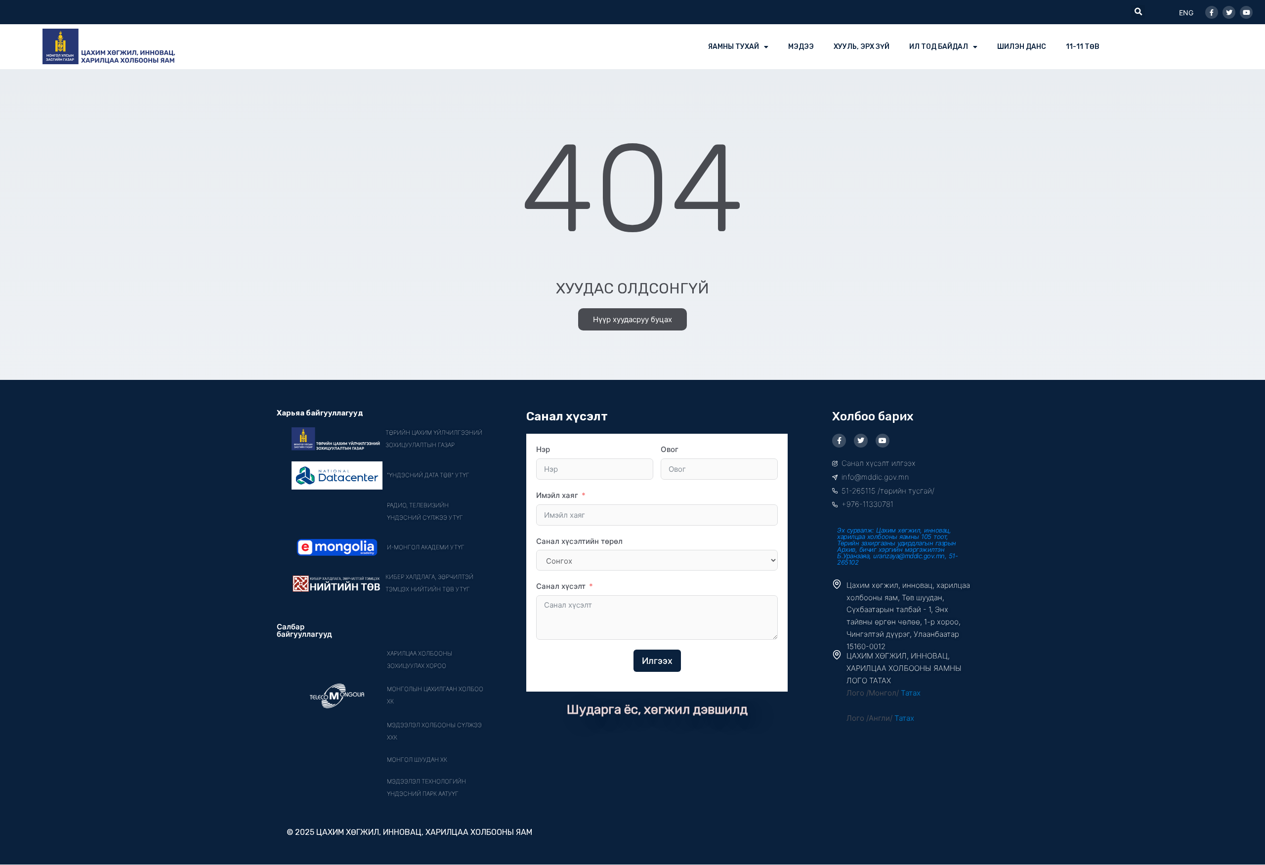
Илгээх (657, 661)
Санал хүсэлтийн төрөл (579, 541)
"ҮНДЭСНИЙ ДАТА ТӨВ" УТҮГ (428, 475)
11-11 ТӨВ (1082, 46)
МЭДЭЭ (801, 46)
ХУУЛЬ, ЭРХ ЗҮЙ (861, 46)
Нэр (543, 449)
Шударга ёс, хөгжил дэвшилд (657, 709)
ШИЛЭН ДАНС (1021, 46)
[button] (1138, 12)
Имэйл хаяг (557, 495)
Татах (911, 693)
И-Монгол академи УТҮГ (425, 547)
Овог (669, 449)
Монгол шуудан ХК (417, 759)
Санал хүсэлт (561, 586)
